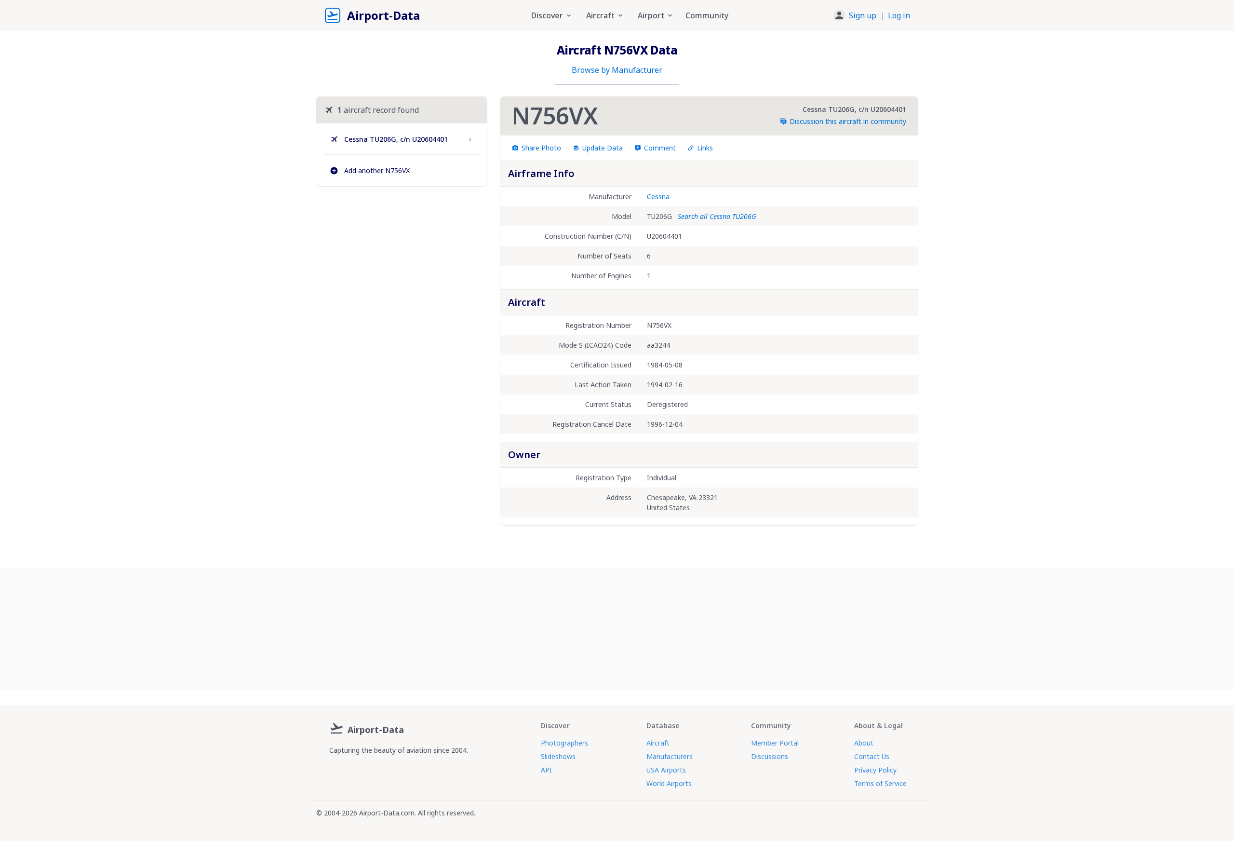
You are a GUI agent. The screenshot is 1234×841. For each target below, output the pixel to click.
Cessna (658, 196)
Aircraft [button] (600, 15)
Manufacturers (669, 756)
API (546, 769)
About (863, 742)
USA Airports (666, 769)
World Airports (669, 783)
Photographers (564, 742)
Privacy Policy (875, 769)
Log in (899, 15)
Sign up (862, 15)
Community (706, 15)
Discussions (769, 756)
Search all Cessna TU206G (717, 216)
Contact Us (871, 756)
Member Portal (775, 742)
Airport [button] (651, 15)
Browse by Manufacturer (617, 70)
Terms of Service (880, 783)
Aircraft (658, 742)
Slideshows (558, 756)
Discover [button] (547, 15)
